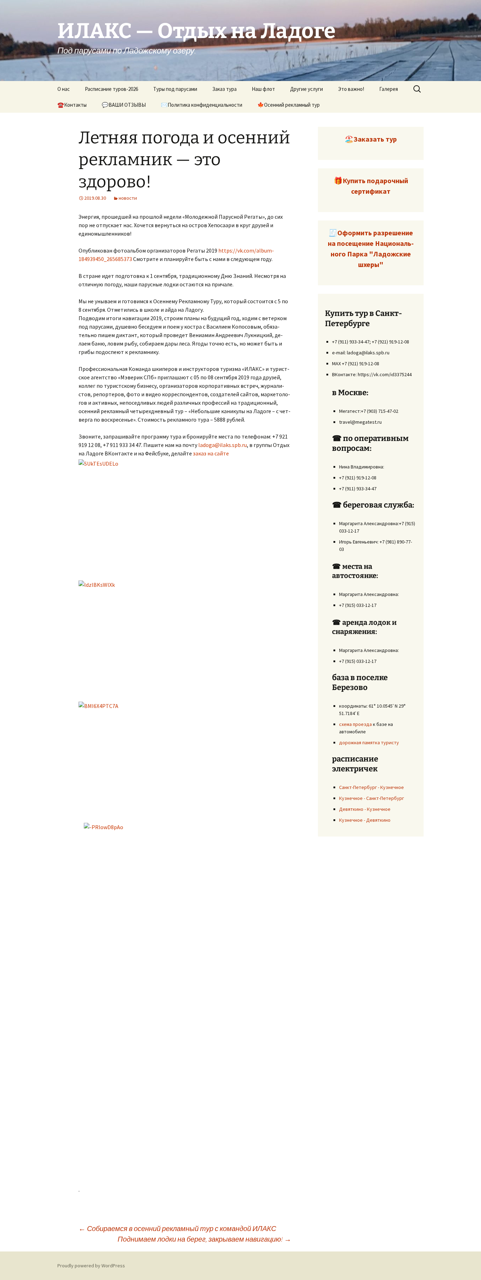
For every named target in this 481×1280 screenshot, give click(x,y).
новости (128, 198)
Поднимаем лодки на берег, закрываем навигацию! (204, 1239)
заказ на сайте (211, 453)
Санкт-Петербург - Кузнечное (371, 787)
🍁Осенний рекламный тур (288, 104)
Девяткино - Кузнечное (365, 809)
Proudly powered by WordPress (91, 1265)
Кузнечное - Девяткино (365, 820)
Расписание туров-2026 (111, 89)
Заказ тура (224, 89)
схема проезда (355, 724)
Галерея (388, 89)
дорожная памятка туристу (369, 742)
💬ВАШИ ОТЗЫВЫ (124, 104)
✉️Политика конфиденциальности (201, 104)
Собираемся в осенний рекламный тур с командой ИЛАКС (177, 1228)
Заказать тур (375, 139)
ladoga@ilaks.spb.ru (222, 444)
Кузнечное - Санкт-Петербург (371, 798)
